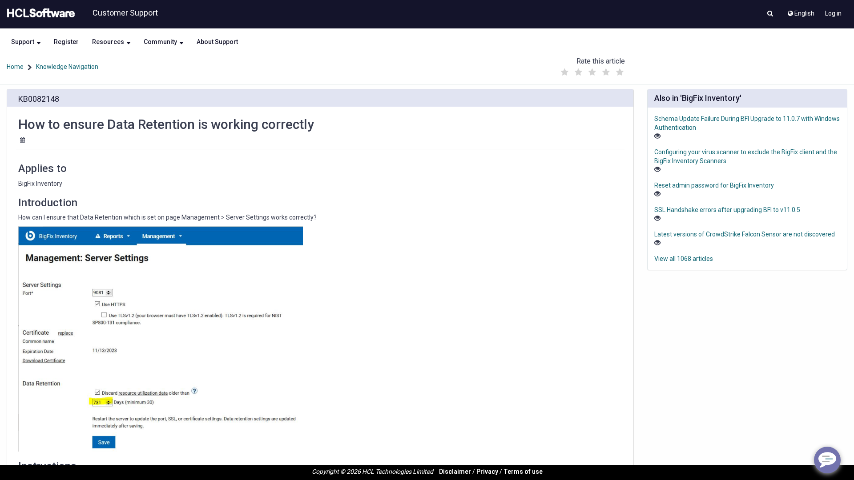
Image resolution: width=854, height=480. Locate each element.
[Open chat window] (827, 460)
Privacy (487, 471)
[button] (770, 14)
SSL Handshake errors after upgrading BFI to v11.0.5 (727, 209)
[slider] (592, 70)
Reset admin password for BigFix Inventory (714, 185)
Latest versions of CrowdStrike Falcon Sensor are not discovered (744, 234)
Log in (833, 13)
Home (15, 66)
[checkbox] (564, 72)
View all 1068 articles (683, 258)
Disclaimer (455, 471)
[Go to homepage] (39, 13)
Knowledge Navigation (67, 66)
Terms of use (523, 471)
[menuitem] (800, 11)
